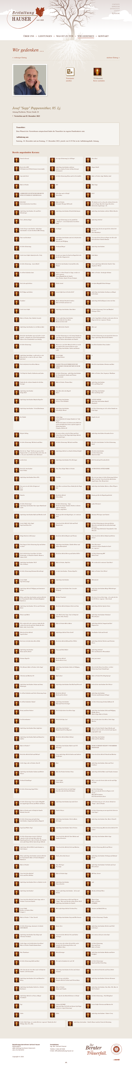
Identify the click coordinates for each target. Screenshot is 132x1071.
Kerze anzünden (99, 80)
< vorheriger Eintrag (19, 57)
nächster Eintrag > (113, 57)
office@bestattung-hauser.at (64, 1051)
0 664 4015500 (60, 1049)
